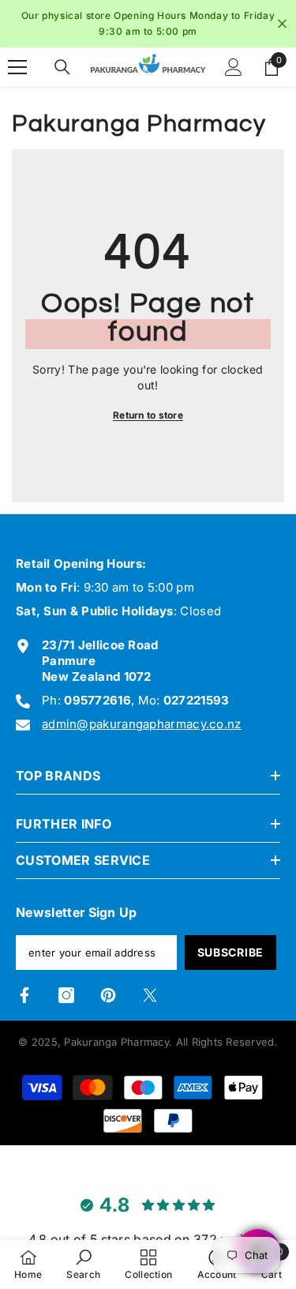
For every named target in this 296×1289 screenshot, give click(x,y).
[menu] (17, 67)
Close (282, 24)
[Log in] (233, 67)
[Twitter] (150, 995)
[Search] (62, 67)
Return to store (148, 415)
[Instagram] (66, 995)
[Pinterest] (108, 995)
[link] (83, 1264)
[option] (148, 23)
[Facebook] (24, 995)
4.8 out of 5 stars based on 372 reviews (148, 1239)
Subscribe (230, 952)
